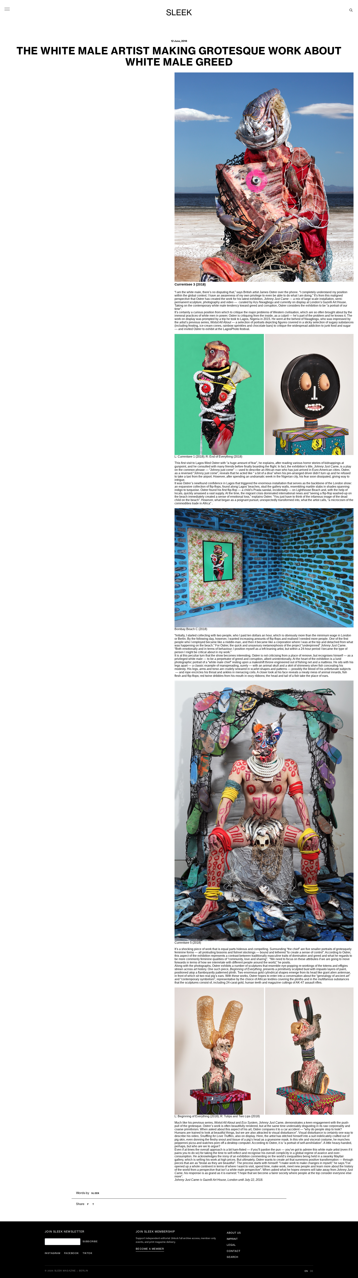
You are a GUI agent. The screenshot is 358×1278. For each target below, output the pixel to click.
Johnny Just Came (187, 1179)
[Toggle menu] (7, 8)
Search (232, 1257)
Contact (234, 1251)
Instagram (52, 1253)
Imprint (232, 1239)
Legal (231, 1245)
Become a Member (150, 1249)
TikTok (87, 1253)
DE (311, 1271)
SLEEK (179, 13)
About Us (234, 1233)
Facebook (71, 1253)
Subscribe (90, 1241)
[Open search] (351, 10)
